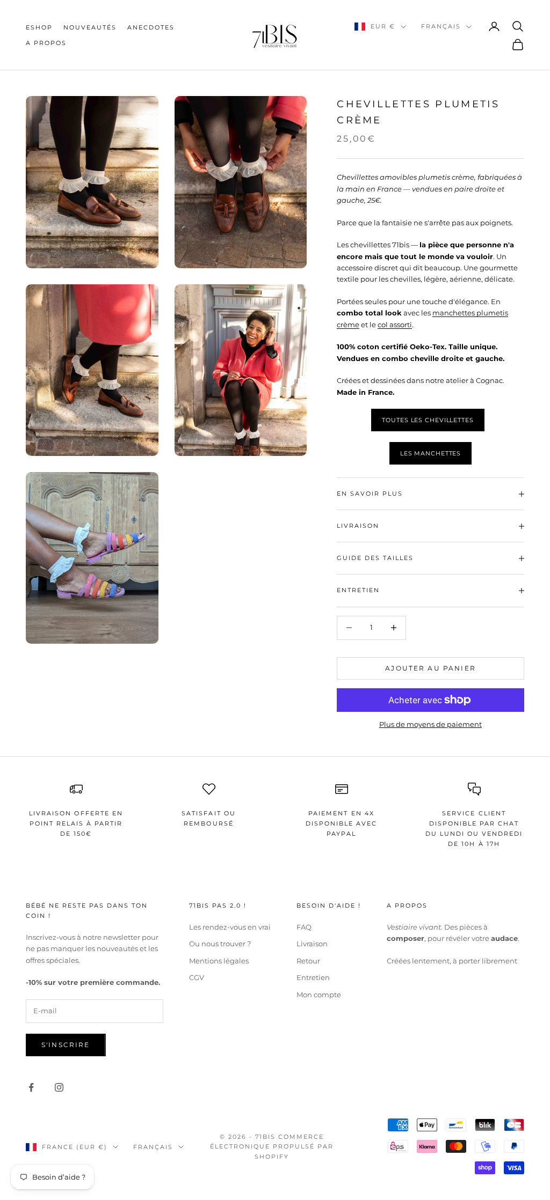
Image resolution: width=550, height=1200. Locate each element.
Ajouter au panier (430, 668)
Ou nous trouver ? (220, 943)
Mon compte (318, 994)
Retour (308, 960)
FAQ (304, 927)
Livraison (312, 943)
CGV (196, 977)
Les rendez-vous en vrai (230, 927)
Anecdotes (151, 27)
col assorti (395, 324)
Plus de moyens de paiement (430, 724)
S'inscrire (65, 1045)
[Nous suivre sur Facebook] (31, 1087)
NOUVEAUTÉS (90, 27)
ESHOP (39, 27)
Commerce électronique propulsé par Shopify (272, 1146)
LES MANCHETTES (430, 453)
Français (441, 26)
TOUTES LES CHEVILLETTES (427, 420)
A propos (46, 43)
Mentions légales (219, 960)
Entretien (313, 977)
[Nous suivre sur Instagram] (59, 1087)
